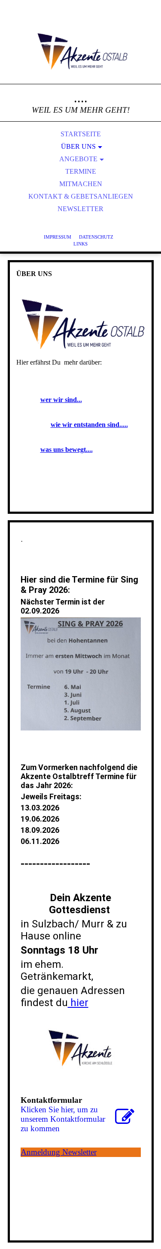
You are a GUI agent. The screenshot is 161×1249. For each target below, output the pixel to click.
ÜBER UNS (78, 146)
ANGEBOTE (78, 159)
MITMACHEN (80, 183)
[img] (80, 51)
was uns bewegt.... (66, 449)
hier (78, 1003)
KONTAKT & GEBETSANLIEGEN (80, 196)
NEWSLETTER (80, 208)
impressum (61, 236)
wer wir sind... (61, 399)
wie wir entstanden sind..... (89, 424)
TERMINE (80, 171)
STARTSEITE (81, 134)
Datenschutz (96, 236)
